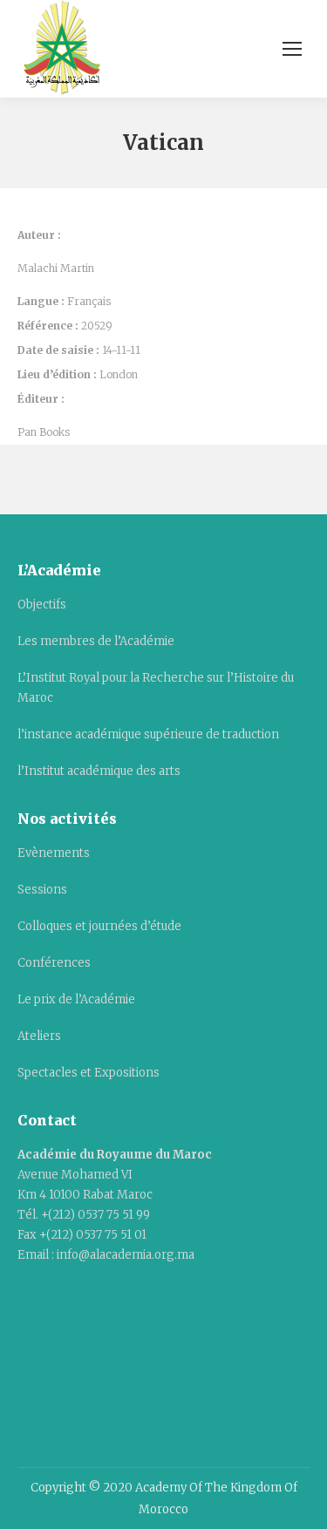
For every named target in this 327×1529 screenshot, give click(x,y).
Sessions (42, 889)
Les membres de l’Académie (95, 641)
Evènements (53, 853)
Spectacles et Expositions (88, 1072)
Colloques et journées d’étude (99, 926)
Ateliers (39, 1036)
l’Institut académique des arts (99, 771)
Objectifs (41, 604)
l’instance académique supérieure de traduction (148, 734)
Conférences (54, 962)
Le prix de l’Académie (76, 999)
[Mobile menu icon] (292, 48)
